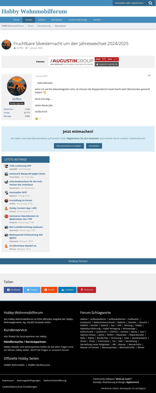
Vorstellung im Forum (20, 200)
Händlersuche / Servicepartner (25, 342)
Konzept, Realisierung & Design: (116, 382)
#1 (149, 75)
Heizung (128, 325)
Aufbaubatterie (98, 319)
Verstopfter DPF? (18, 192)
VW (114, 344)
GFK (119, 325)
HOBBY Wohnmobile (14, 364)
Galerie (104, 325)
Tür (114, 341)
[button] (150, 3)
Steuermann (14, 188)
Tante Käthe (14, 177)
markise (124, 331)
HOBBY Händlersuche (39, 364)
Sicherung (116, 338)
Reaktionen (8, 109)
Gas (113, 325)
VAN (120, 341)
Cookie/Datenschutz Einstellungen (19, 386)
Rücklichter (102, 338)
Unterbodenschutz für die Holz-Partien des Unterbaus (26, 183)
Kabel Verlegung (111, 328)
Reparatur (121, 334)
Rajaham (13, 195)
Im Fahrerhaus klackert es (22, 245)
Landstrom (101, 331)
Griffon (20, 47)
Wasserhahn (135, 344)
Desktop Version (78, 261)
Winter (141, 347)
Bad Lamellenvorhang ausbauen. (26, 227)
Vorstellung (131, 341)
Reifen (110, 334)
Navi (142, 331)
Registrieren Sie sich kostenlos (83, 138)
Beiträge (7, 116)
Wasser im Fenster (89, 347)
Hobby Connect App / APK (23, 208)
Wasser (122, 344)
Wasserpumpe (109, 347)
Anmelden (94, 145)
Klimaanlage (129, 328)
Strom (83, 341)
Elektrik (84, 325)
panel (101, 334)
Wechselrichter (127, 347)
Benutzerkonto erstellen (69, 145)
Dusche (143, 322)
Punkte (7, 112)
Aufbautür (133, 319)
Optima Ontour (88, 334)
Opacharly (13, 230)
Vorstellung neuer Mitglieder (95, 344)
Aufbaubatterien (117, 319)
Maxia (134, 331)
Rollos (91, 338)
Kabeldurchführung (90, 328)
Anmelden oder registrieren (129, 3)
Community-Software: (112, 378)
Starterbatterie (139, 338)
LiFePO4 (114, 331)
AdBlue (84, 319)
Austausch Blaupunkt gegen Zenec (27, 173)
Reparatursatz (136, 334)
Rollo (82, 338)
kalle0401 (13, 169)
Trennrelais (103, 341)
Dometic (132, 322)
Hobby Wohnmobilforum (34, 11)
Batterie (121, 322)
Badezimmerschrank (104, 322)
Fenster (94, 325)
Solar (126, 338)
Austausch (85, 322)
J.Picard (12, 211)
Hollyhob (13, 222)
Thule (92, 341)
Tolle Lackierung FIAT (20, 165)
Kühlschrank (86, 331)
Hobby (138, 325)
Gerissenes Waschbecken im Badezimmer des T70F (24, 218)
